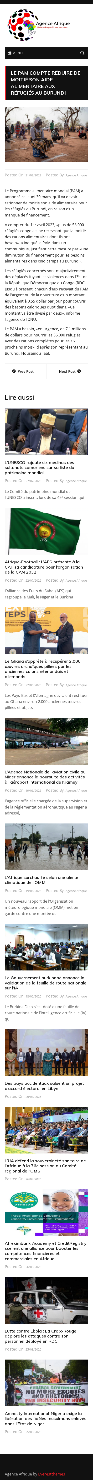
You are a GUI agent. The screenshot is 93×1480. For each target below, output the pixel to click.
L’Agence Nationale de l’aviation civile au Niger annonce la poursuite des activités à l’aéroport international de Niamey (45, 777)
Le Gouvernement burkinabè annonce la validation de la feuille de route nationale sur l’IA (45, 983)
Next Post (67, 371)
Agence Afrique (76, 175)
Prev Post (26, 371)
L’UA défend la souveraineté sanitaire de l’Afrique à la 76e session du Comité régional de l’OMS (45, 1166)
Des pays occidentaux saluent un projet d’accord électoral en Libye (44, 1085)
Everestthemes (51, 1474)
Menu (17, 53)
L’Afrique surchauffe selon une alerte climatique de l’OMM (41, 880)
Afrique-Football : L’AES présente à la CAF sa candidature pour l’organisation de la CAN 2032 (44, 567)
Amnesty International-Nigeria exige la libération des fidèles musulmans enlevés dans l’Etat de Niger (45, 1418)
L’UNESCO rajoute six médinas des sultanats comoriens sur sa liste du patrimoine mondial (39, 467)
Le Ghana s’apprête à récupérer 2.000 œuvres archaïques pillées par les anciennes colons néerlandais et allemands (43, 668)
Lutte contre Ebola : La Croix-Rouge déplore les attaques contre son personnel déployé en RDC (40, 1336)
